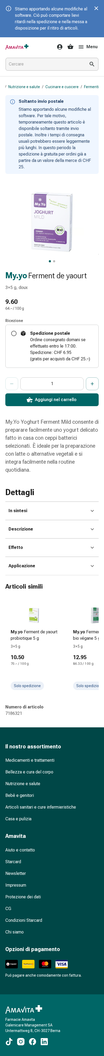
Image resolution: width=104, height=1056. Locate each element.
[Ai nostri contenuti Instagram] (21, 1041)
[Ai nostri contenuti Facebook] (32, 1041)
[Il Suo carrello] (70, 47)
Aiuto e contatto (20, 850)
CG (8, 908)
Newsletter (15, 873)
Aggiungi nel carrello (56, 399)
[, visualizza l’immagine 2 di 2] (54, 261)
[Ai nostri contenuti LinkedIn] (44, 1041)
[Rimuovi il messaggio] (96, 8)
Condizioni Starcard (23, 920)
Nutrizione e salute (24, 87)
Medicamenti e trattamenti (29, 760)
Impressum (15, 885)
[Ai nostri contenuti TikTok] (9, 1041)
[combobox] (44, 64)
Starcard (13, 861)
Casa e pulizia (18, 818)
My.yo (16, 275)
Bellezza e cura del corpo (29, 771)
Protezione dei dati (23, 896)
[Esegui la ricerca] (92, 64)
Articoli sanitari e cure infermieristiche (40, 807)
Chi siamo (14, 932)
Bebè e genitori (19, 795)
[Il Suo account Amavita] (58, 47)
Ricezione (14, 321)
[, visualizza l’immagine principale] (50, 261)
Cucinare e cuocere (62, 87)
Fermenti (91, 87)
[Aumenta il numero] (92, 383)
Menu (92, 46)
